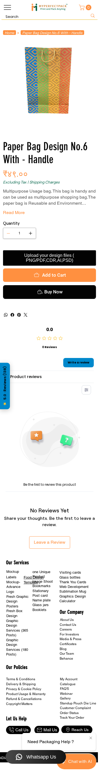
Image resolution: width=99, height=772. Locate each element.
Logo (10, 592)
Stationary (40, 591)
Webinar (66, 694)
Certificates (68, 644)
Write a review (79, 362)
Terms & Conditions (20, 679)
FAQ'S (64, 689)
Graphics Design (72, 596)
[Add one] (30, 233)
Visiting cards (70, 572)
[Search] (93, 16)
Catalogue (68, 684)
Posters (12, 606)
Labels (11, 577)
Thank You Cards (72, 582)
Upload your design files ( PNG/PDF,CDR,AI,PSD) (49, 258)
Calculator (67, 601)
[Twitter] (25, 315)
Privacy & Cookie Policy (23, 689)
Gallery (65, 698)
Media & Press (70, 639)
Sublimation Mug (72, 591)
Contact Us (68, 625)
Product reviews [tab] (26, 376)
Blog (63, 649)
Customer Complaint (75, 708)
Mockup (12, 572)
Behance (66, 658)
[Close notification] (91, 738)
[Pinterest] (19, 315)
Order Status (69, 713)
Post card (40, 595)
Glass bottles (70, 577)
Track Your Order (72, 718)
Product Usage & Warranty (26, 694)
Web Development (74, 587)
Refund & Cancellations (24, 699)
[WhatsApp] (6, 315)
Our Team (67, 654)
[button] (86, 7)
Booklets (39, 610)
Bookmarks (41, 586)
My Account (68, 679)
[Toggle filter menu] (86, 390)
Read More (14, 212)
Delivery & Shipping (21, 684)
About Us (67, 620)
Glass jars (40, 605)
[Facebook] (12, 315)
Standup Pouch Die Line (78, 703)
